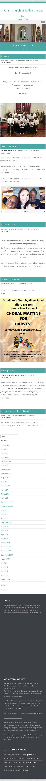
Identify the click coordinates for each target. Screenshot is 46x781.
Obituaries (4, 231)
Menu (23, 22)
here (40, 266)
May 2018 (4, 530)
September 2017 (7, 555)
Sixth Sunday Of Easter (11, 770)
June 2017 (4, 567)
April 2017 (4, 575)
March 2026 (5, 457)
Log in (3, 590)
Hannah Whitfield (23, 60)
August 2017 (5, 559)
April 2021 (4, 490)
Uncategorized (6, 63)
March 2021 (5, 494)
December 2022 (6, 474)
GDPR (9, 740)
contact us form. (15, 708)
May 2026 (4, 453)
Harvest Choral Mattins (10, 279)
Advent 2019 (6, 56)
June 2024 (4, 465)
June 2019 (4, 510)
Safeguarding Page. (35, 713)
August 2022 (5, 478)
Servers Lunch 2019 (9, 146)
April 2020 (4, 498)
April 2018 (4, 535)
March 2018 (5, 539)
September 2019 (7, 506)
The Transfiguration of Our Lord (14, 755)
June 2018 (4, 526)
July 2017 (4, 563)
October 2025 (6, 461)
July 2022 (4, 482)
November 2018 (6, 522)
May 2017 (4, 571)
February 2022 (6, 486)
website (19, 696)
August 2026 (5, 445)
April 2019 (4, 518)
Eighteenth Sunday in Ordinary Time (16, 758)
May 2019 (4, 514)
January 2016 (5, 579)
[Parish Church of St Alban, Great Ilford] (23, 41)
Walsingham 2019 (8, 371)
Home (21, 50)
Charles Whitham (8, 224)
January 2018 (5, 543)
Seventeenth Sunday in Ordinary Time (16, 762)
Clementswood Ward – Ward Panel (15, 411)
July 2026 (4, 449)
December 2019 (6, 502)
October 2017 (6, 551)
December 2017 (6, 547)
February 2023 (6, 470)
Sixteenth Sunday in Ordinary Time (15, 766)
